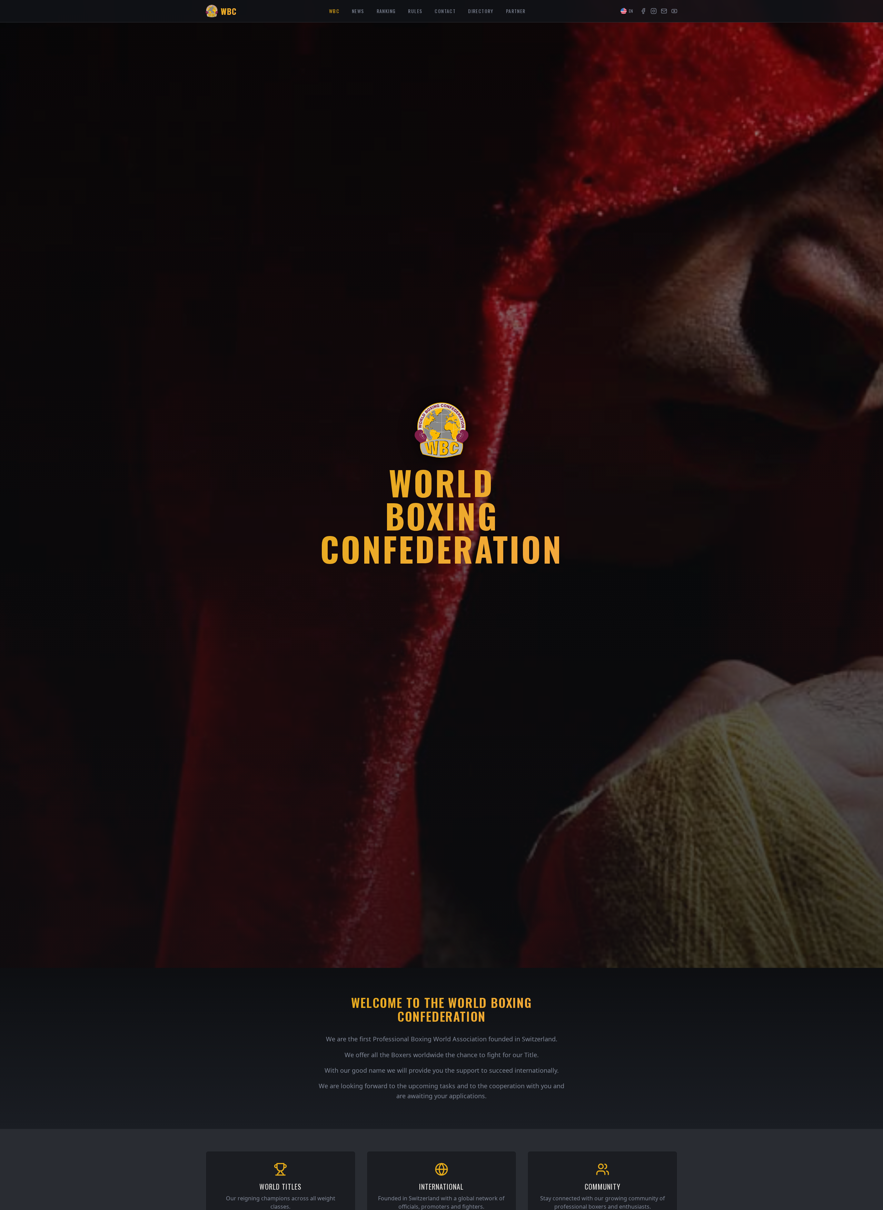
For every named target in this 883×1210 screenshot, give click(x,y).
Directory (481, 10)
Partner (516, 10)
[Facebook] (643, 11)
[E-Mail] (664, 11)
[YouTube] (674, 11)
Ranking (386, 10)
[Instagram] (654, 11)
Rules (415, 10)
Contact (445, 10)
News (358, 10)
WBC (334, 10)
